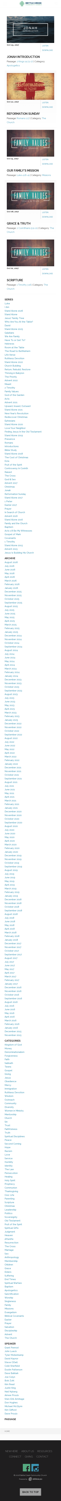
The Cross (10, 475)
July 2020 (9, 830)
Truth (7, 1132)
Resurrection (11, 1242)
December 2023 (13, 679)
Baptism (9, 527)
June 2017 (10, 965)
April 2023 (10, 709)
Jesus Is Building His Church (19, 552)
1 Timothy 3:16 (24, 284)
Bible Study (11, 450)
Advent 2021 (11, 402)
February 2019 (12, 892)
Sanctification (12, 1294)
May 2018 (9, 925)
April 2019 (10, 884)
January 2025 (11, 632)
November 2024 (13, 639)
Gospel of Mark (13, 534)
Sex (7, 1253)
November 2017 (13, 947)
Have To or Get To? (15, 340)
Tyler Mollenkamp (14, 1355)
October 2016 (12, 994)
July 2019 (9, 874)
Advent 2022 (11, 380)
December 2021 (13, 767)
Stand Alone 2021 (14, 409)
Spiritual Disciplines (15, 1136)
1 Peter (8, 501)
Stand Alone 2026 (14, 311)
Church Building (13, 365)
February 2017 (12, 980)
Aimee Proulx (12, 1395)
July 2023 (9, 698)
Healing (8, 1176)
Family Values (12, 391)
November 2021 (13, 771)
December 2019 (13, 855)
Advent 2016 (11, 516)
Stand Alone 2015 (14, 545)
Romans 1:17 (23, 118)
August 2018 (11, 914)
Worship (9, 1297)
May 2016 (9, 1013)
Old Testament (12, 1220)
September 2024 (13, 646)
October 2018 (12, 906)
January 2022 (11, 764)
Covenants (10, 538)
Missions (46, 175)
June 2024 (10, 657)
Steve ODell (11, 1362)
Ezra (7, 461)
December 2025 (13, 591)
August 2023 (11, 694)
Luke (7, 303)
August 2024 (11, 650)
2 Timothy (10, 387)
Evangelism (11, 1312)
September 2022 (13, 734)
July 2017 (9, 962)
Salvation (9, 1327)
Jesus (8, 1077)
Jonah (8, 490)
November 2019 (13, 859)
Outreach (10, 1099)
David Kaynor (11, 1358)
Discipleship (11, 1330)
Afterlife (9, 1239)
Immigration (11, 1088)
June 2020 (10, 833)
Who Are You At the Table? (19, 321)
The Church (11, 1338)
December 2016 (13, 987)
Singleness (10, 1301)
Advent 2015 (11, 549)
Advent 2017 (11, 483)
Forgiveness (11, 1055)
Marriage (9, 1250)
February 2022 (12, 760)
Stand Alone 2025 (14, 329)
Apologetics (13, 65)
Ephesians (10, 420)
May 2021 (9, 793)
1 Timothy (10, 541)
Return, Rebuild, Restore (17, 369)
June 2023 (10, 701)
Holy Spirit (10, 1180)
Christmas (10, 486)
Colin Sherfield (12, 1366)
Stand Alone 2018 (14, 453)
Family (8, 1305)
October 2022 (12, 731)
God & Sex (10, 479)
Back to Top (30, 1492)
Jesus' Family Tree (14, 318)
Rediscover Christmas (16, 417)
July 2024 (9, 654)
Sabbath (9, 1063)
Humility (9, 1162)
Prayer (8, 508)
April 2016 (10, 1016)
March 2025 (11, 624)
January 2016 (11, 1027)
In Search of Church (15, 512)
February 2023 (12, 716)
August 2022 (11, 738)
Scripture (15, 280)
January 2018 (11, 940)
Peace (8, 1140)
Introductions (12, 446)
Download (47, 50)
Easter (8, 1319)
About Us (27, 1451)
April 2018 (10, 928)
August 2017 (11, 958)
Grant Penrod (12, 1347)
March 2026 (11, 580)
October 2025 (12, 599)
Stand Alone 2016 (14, 519)
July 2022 (9, 742)
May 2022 (9, 749)
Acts (7, 398)
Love (7, 1154)
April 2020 (10, 841)
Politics (8, 1213)
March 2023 (10, 712)
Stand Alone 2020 (14, 424)
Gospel (8, 1070)
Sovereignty (11, 1217)
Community (10, 1103)
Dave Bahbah (11, 1373)
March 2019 (10, 888)
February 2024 (12, 672)
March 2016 (10, 1020)
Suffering (9, 1275)
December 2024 (13, 635)
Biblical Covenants (14, 1316)
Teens (8, 1066)
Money (8, 1048)
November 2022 (13, 727)
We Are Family (12, 336)
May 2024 (10, 661)
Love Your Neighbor (15, 428)
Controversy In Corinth (16, 468)
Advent (8, 1334)
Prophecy (10, 1184)
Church (8, 1118)
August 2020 (11, 826)
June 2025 (10, 613)
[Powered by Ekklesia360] (35, 1479)
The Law (9, 1169)
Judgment (10, 1231)
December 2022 (13, 723)
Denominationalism (14, 1052)
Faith (7, 1059)
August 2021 (11, 782)
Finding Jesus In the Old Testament (23, 431)
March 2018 (10, 932)
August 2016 (11, 1002)
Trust (7, 1125)
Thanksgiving (11, 1191)
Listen (45, 46)
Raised (8, 472)
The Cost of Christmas (16, 457)
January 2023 (11, 720)
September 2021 (13, 778)
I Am (7, 307)
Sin (6, 1121)
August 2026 (11, 562)
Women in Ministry (14, 1110)
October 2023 (12, 687)
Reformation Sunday (23, 113)
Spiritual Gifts (12, 1228)
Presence (10, 439)
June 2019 (10, 877)
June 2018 (10, 921)
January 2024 (11, 676)
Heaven (9, 1235)
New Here (11, 1451)
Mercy (8, 1085)
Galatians (9, 332)
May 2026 (10, 573)
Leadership (10, 1209)
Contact (42, 1456)
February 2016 (12, 1024)
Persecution (11, 1173)
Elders (8, 1272)
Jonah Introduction (23, 57)
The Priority (11, 376)
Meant (8, 384)
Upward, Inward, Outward (17, 406)
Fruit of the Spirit (13, 464)
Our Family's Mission (23, 170)
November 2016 (13, 991)
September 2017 (13, 954)
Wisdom (9, 1096)
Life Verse (10, 354)
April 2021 (10, 797)
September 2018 (13, 910)
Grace (8, 1268)
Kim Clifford (10, 1410)
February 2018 (12, 936)
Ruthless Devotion (14, 358)
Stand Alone (11, 314)
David (7, 325)
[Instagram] (35, 1467)
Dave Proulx (11, 1413)
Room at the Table (14, 347)
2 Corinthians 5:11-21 (27, 228)
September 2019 (13, 866)
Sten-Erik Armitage (14, 1399)
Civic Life (9, 1195)
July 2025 (9, 610)
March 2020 (11, 844)
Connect (15, 1456)
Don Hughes (11, 1402)
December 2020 (13, 811)
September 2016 (13, 998)
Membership (11, 1261)
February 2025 (12, 628)
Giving (8, 1074)
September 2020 (13, 822)
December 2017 (13, 943)
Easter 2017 (11, 505)
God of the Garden (14, 395)
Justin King (10, 1388)
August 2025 (11, 606)
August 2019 (11, 870)
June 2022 (10, 745)
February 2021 (12, 804)
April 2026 (10, 577)
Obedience (10, 1081)
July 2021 (9, 786)
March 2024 (11, 668)
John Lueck (11, 1351)
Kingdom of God (13, 1044)
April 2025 (10, 621)
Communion (11, 1187)
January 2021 (11, 808)
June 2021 (10, 789)
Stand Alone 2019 (14, 435)
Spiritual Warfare (13, 1283)
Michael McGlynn (13, 1406)
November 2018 (13, 903)
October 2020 (12, 819)
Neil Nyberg (11, 1391)
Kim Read (10, 1384)
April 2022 (10, 753)
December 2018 (13, 899)
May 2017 (9, 969)
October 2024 (12, 643)
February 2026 (12, 584)
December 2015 (13, 1031)
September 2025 (13, 602)
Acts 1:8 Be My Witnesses (18, 530)
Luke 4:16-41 (23, 175)
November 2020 (13, 815)
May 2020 (10, 837)
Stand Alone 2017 (14, 497)
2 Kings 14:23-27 (25, 61)
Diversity (9, 1107)
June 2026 (10, 569)
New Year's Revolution (16, 413)
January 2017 (11, 984)
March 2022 (10, 756)
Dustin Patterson (13, 1369)
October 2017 (12, 950)
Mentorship (10, 1114)
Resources (44, 1451)
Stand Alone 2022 (14, 362)
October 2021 (12, 775)
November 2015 (13, 1035)
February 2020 (12, 848)
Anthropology (12, 1257)
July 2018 (9, 918)
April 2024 (10, 665)
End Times (10, 1279)
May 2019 (9, 881)
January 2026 (11, 588)
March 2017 (10, 976)
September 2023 (13, 690)
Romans (9, 442)
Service (9, 1158)
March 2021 (10, 800)
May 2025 (10, 617)
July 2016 (9, 1006)
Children (9, 1264)
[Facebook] (26, 1467)
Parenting (10, 1198)
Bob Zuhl (9, 1380)
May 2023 (9, 705)
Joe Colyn (10, 1377)
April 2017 (10, 972)
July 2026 (9, 566)
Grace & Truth (18, 223)
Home (7, 1431)
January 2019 (11, 896)
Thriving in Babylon (14, 373)
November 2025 (13, 595)
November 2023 (13, 683)
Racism (8, 1151)
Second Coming (13, 1143)
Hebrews (9, 343)
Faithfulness (11, 1129)
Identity (9, 1165)
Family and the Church (16, 523)
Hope (8, 1147)
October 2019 (12, 862)
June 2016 (10, 1009)
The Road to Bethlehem (17, 351)
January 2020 (11, 852)
